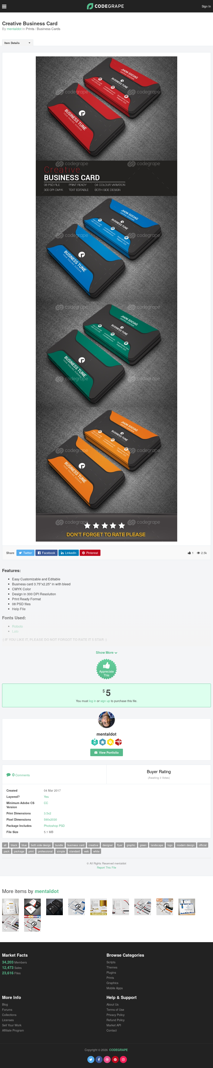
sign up (105, 701)
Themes (111, 967)
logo (169, 845)
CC (46, 803)
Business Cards (48, 28)
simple (61, 851)
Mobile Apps (114, 988)
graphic (131, 845)
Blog (5, 1004)
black (14, 845)
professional (45, 851)
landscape (157, 845)
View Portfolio (108, 752)
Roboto (17, 626)
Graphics (112, 983)
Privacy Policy (115, 1015)
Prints (30, 28)
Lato (15, 631)
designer (108, 845)
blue (24, 845)
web (86, 851)
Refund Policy (115, 1020)
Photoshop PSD (54, 826)
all (5, 845)
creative (93, 845)
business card (75, 845)
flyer (119, 845)
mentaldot (14, 28)
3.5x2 (47, 813)
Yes (46, 797)
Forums (7, 1009)
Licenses (8, 1020)
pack (7, 851)
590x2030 (50, 819)
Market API (113, 1025)
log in (92, 701)
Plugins (111, 972)
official (203, 845)
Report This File (106, 867)
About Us (112, 1004)
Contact (111, 1030)
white (96, 851)
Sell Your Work (11, 1025)
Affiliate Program (13, 1030)
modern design (185, 845)
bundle (59, 845)
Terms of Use (115, 1009)
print (31, 851)
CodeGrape (118, 1050)
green (143, 845)
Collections (9, 1015)
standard (74, 851)
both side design (41, 845)
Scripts (110, 962)
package (19, 851)
